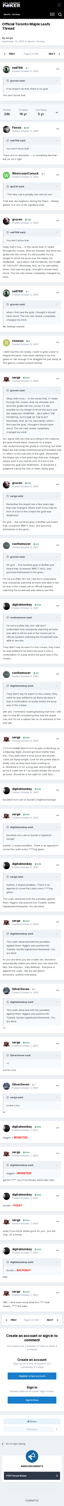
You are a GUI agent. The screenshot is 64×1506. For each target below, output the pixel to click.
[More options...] (57, 69)
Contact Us (32, 1500)
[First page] (4, 54)
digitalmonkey (22, 604)
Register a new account (32, 1375)
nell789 (17, 68)
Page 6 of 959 (32, 53)
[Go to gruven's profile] (6, 221)
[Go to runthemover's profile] (6, 545)
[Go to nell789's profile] (6, 69)
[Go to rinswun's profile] (6, 342)
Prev (12, 53)
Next (52, 53)
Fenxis (16, 127)
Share (33, 1421)
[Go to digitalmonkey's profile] (6, 606)
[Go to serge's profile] (6, 379)
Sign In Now (32, 1400)
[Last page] (59, 54)
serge (9, 37)
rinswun (17, 341)
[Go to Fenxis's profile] (6, 129)
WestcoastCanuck (25, 173)
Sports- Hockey (36, 41)
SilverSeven (20, 989)
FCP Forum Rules (16, 1475)
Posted (25, 71)
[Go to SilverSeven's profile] (6, 990)
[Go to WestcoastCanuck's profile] (6, 175)
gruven (17, 219)
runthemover (21, 544)
